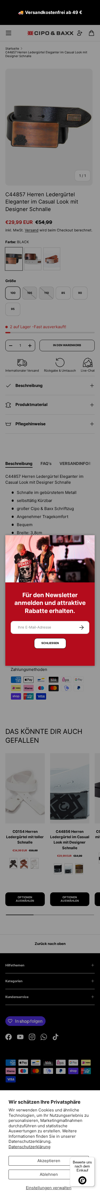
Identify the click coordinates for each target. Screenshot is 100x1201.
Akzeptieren (48, 1160)
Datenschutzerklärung (29, 1146)
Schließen (50, 643)
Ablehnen (49, 1174)
